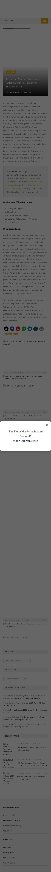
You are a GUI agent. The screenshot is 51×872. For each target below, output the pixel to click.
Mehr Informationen (25, 440)
